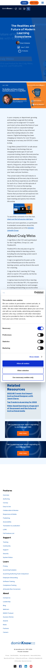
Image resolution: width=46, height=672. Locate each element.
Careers (5, 632)
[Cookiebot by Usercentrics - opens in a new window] (34, 292)
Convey (5, 503)
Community (6, 546)
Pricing (5, 566)
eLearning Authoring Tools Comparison (16, 574)
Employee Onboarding (10, 577)
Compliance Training (9, 585)
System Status (8, 557)
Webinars (6, 609)
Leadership (6, 601)
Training (5, 542)
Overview (6, 495)
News (5, 624)
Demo (24, 3)
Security (5, 553)
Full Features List (8, 533)
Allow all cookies (23, 363)
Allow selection (23, 370)
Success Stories (8, 617)
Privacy (7, 655)
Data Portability (14, 655)
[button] (28, 9)
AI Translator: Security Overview (23, 661)
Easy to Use (7, 506)
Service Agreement (25, 655)
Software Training (9, 581)
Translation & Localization (11, 525)
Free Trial (23, 433)
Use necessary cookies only (23, 377)
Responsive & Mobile (10, 514)
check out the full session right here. (20, 219)
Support (5, 550)
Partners (6, 628)
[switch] (40, 335)
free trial (34, 3)
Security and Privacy (9, 658)
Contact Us (6, 598)
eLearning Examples (9, 570)
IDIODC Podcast (8, 613)
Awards (5, 621)
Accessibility (7, 522)
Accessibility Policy (36, 655)
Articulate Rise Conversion (12, 589)
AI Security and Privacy (22, 658)
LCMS (5, 529)
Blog (4, 605)
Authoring (6, 499)
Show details (34, 357)
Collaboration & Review (10, 510)
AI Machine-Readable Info (35, 658)
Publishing (6, 518)
